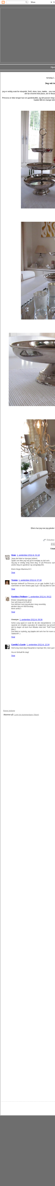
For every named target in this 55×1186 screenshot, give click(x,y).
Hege (13, 555)
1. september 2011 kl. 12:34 (38, 645)
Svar (13, 572)
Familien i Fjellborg (19, 597)
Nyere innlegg (9, 711)
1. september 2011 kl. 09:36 (31, 620)
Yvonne (14, 580)
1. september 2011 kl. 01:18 (28, 555)
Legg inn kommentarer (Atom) (26, 715)
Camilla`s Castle (18, 645)
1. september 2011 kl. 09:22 (39, 597)
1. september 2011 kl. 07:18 (30, 580)
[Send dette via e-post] (52, 544)
